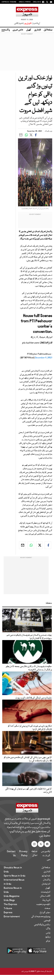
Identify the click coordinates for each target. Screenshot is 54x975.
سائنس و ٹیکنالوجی (42, 925)
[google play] (17, 952)
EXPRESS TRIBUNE (9, 2)
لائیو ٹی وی (27, 23)
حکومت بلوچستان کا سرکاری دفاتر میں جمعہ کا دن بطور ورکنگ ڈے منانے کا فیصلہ (29, 668)
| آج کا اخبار (36, 23)
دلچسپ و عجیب (43, 904)
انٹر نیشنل (46, 884)
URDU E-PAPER (25, 2)
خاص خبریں (18, 30)
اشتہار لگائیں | (19, 23)
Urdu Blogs (9, 900)
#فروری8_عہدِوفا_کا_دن (41, 337)
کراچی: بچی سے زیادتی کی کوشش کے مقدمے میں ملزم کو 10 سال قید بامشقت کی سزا (28, 759)
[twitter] (39, 545)
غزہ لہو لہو (46, 876)
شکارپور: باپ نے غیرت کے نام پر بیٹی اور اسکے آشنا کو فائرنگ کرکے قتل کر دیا (30, 727)
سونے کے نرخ (45, 912)
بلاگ (48, 929)
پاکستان (6, 30)
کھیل (28, 30)
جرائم (48, 941)
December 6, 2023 (43, 357)
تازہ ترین (37, 30)
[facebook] (48, 545)
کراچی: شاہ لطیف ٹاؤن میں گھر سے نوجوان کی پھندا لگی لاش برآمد (28, 790)
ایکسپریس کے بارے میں (45, 855)
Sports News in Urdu (14, 876)
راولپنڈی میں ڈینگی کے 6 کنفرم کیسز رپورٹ (33, 698)
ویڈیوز (47, 937)
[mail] (22, 545)
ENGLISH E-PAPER (40, 2)
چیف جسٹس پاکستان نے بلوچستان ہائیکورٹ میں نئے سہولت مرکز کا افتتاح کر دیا (29, 636)
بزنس (48, 933)
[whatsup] (31, 545)
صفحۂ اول (48, 30)
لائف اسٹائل (45, 896)
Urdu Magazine (12, 896)
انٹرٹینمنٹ (45, 892)
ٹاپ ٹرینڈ (46, 900)
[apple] (37, 952)
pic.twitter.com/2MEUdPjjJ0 (37, 343)
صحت (47, 908)
